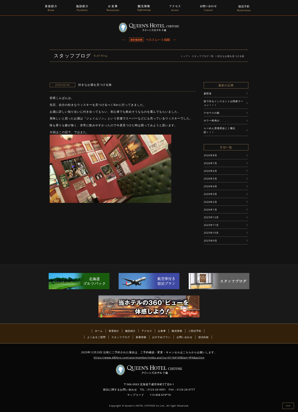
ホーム (99, 331)
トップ (184, 56)
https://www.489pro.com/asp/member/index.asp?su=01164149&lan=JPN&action (149, 357)
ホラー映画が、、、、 (217, 120)
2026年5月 (210, 178)
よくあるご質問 (96, 337)
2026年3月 (210, 194)
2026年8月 (210, 155)
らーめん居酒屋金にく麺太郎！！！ (219, 130)
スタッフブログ (120, 337)
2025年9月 (210, 240)
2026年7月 (210, 163)
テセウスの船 (212, 113)
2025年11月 (211, 225)
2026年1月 (210, 209)
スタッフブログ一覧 (203, 56)
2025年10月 (211, 232)
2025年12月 (211, 217)
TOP (288, 405)
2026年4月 (210, 186)
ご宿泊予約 (194, 331)
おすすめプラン (161, 337)
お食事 (162, 331)
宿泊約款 (203, 337)
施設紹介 (130, 331)
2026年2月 (210, 202)
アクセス (146, 331)
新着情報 (141, 337)
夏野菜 (208, 93)
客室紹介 (114, 331)
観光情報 (177, 331)
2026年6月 (210, 171)
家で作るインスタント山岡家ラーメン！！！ (223, 103)
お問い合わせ (184, 337)
